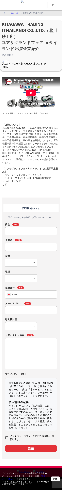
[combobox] (21, 263)
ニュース (14, 13)
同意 (55, 479)
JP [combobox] (52, 5)
